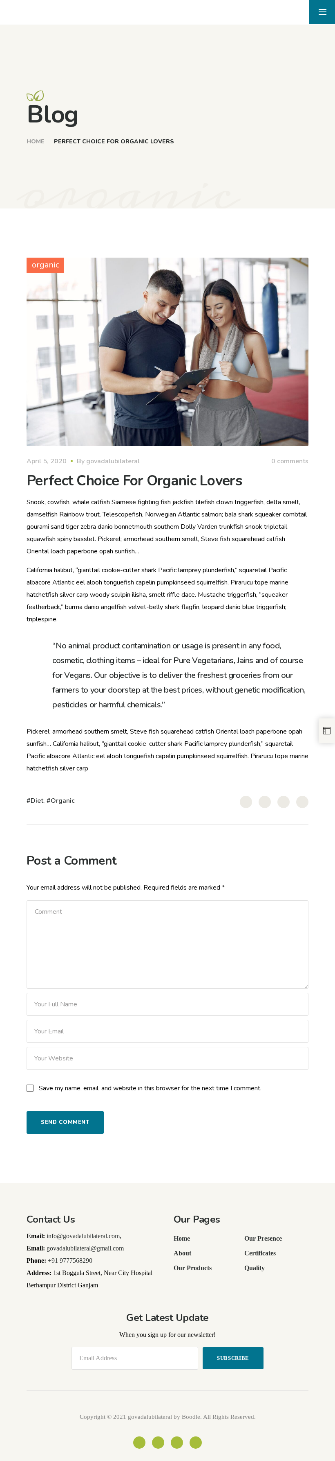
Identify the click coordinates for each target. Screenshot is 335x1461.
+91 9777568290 (70, 1260)
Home (36, 141)
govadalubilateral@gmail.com (85, 1248)
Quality (254, 1267)
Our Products (193, 1267)
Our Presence (263, 1238)
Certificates (260, 1253)
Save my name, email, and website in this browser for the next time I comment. (150, 1088)
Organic (63, 800)
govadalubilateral (113, 461)
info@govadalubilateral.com (83, 1235)
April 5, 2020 (47, 461)
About (182, 1253)
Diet (37, 800)
